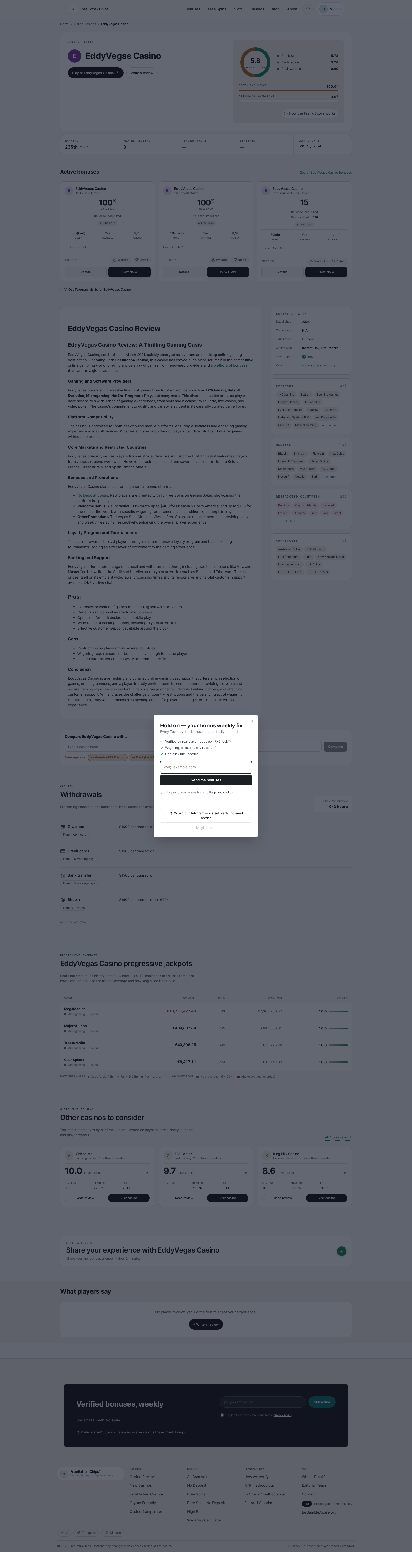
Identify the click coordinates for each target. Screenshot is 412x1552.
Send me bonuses (206, 780)
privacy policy (223, 792)
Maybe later (206, 827)
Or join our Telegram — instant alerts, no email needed (208, 815)
